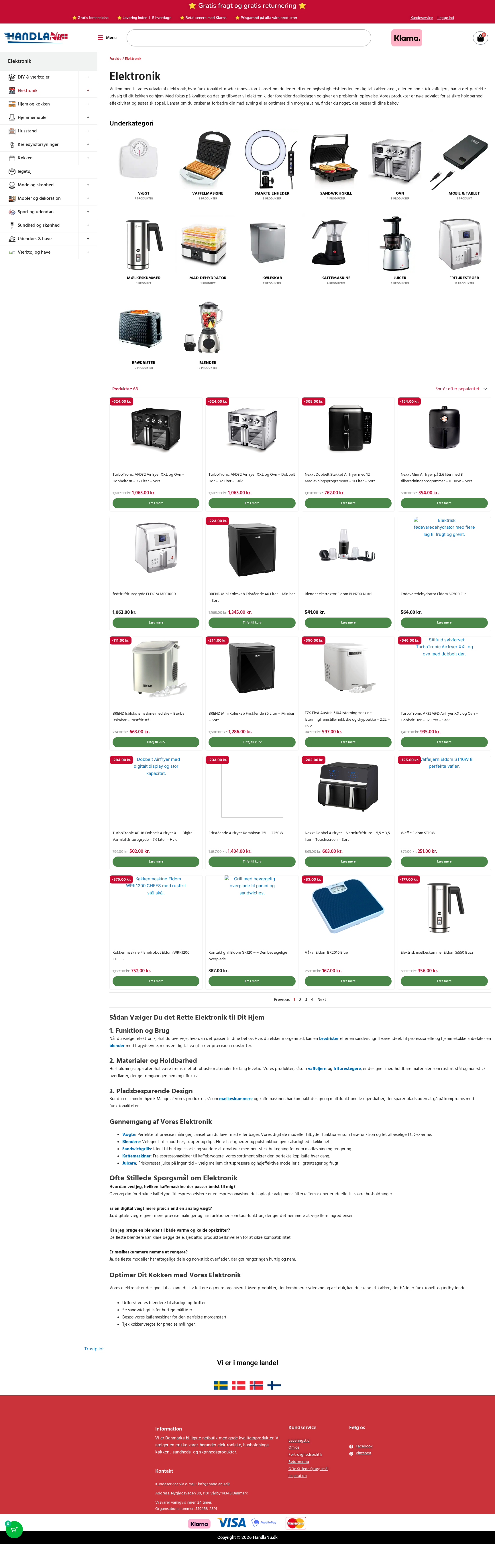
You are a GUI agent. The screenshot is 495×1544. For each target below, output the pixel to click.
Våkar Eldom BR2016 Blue (326, 952)
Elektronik (28, 91)
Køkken (25, 158)
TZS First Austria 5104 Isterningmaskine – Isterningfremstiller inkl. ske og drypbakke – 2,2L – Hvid (347, 720)
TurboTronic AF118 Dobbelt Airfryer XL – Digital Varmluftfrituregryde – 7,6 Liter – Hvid (153, 836)
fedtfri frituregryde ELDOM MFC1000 (144, 594)
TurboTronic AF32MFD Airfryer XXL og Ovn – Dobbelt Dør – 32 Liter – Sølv (439, 717)
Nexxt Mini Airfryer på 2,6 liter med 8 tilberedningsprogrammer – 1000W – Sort (436, 478)
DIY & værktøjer (33, 77)
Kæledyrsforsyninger (38, 144)
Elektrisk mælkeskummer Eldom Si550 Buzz (437, 952)
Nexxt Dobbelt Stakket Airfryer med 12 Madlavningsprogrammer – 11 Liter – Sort (340, 478)
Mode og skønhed (36, 185)
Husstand (27, 131)
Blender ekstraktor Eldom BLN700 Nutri (338, 594)
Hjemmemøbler (33, 118)
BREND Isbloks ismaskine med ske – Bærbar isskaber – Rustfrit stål (149, 717)
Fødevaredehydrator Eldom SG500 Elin (434, 594)
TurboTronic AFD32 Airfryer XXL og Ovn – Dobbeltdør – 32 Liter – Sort (148, 478)
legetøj (25, 171)
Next (321, 999)
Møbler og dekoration (39, 198)
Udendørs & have (35, 239)
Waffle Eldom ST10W (418, 833)
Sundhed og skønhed (39, 225)
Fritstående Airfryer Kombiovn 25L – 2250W (246, 833)
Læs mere (156, 503)
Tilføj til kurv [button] (252, 623)
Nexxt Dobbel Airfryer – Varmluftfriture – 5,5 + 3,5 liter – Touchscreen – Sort (347, 836)
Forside (115, 59)
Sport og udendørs (36, 212)
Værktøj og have (34, 252)
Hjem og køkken (34, 104)
